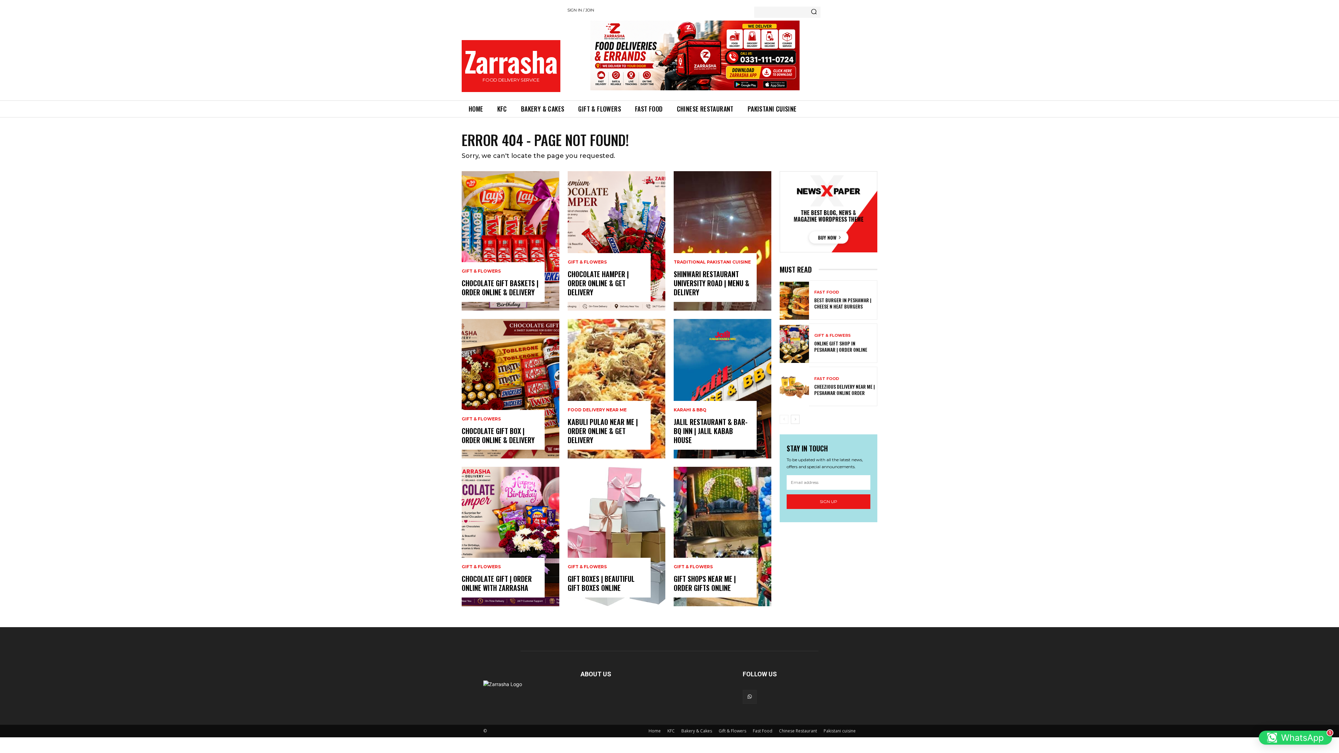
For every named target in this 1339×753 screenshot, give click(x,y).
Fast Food (826, 292)
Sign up (828, 501)
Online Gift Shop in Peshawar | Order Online (840, 346)
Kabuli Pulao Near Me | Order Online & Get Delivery (603, 431)
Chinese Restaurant (798, 731)
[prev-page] (784, 419)
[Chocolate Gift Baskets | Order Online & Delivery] (510, 241)
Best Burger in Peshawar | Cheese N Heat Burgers (842, 303)
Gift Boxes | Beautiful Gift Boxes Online (601, 583)
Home (655, 731)
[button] (1295, 738)
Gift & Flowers (481, 271)
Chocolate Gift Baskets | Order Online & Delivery (500, 287)
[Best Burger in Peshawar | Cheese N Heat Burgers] (794, 301)
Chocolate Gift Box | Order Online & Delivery (498, 435)
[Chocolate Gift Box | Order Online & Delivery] (510, 388)
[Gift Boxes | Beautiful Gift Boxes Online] (616, 536)
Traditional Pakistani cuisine (712, 262)
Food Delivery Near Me (597, 410)
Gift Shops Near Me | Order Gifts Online (705, 583)
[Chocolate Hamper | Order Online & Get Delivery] (616, 241)
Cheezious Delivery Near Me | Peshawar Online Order (844, 389)
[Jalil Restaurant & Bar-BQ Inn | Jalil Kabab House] (722, 388)
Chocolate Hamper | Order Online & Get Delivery (598, 283)
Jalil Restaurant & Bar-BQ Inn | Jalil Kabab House (711, 431)
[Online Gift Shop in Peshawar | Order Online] (794, 344)
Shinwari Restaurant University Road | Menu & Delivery (711, 283)
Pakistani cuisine (840, 731)
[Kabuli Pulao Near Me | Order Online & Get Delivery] (616, 388)
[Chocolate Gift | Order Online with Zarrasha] (510, 536)
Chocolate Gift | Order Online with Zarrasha (497, 583)
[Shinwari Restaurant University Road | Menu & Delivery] (722, 241)
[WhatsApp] (750, 697)
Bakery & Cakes (696, 731)
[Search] (813, 12)
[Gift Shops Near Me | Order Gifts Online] (722, 536)
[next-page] (795, 419)
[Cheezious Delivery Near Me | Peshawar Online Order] (794, 387)
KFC (671, 731)
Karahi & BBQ (690, 410)
